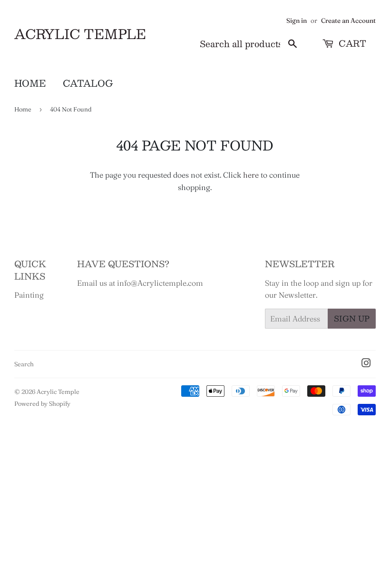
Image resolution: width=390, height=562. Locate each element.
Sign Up (352, 318)
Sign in (296, 20)
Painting (29, 295)
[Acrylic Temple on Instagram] (366, 364)
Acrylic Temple (80, 34)
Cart (351, 43)
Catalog (88, 82)
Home (30, 82)
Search (24, 364)
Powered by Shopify (42, 403)
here (251, 175)
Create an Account (348, 20)
